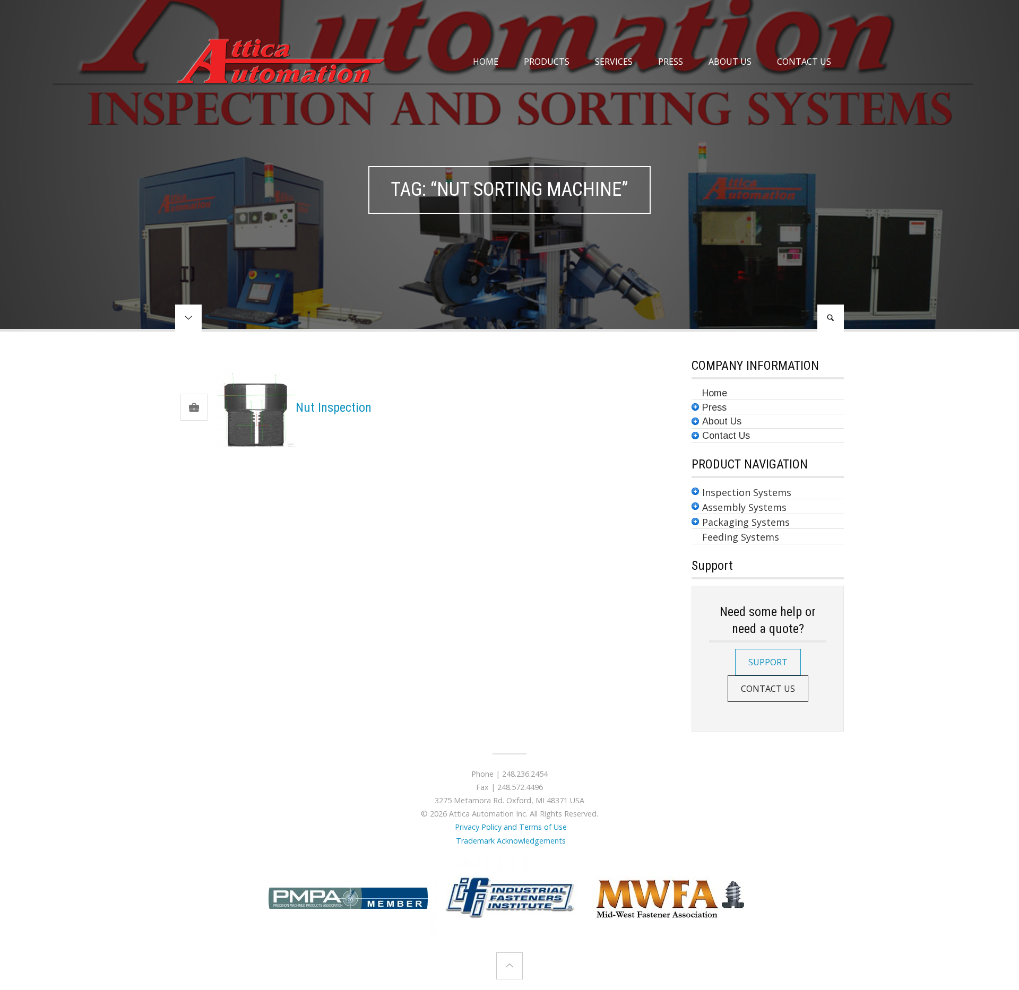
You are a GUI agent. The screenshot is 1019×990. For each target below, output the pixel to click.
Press (670, 61)
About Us (730, 61)
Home (485, 61)
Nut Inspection (334, 407)
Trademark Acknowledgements (510, 841)
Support (768, 662)
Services (614, 61)
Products (546, 61)
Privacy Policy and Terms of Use (510, 827)
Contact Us (804, 61)
